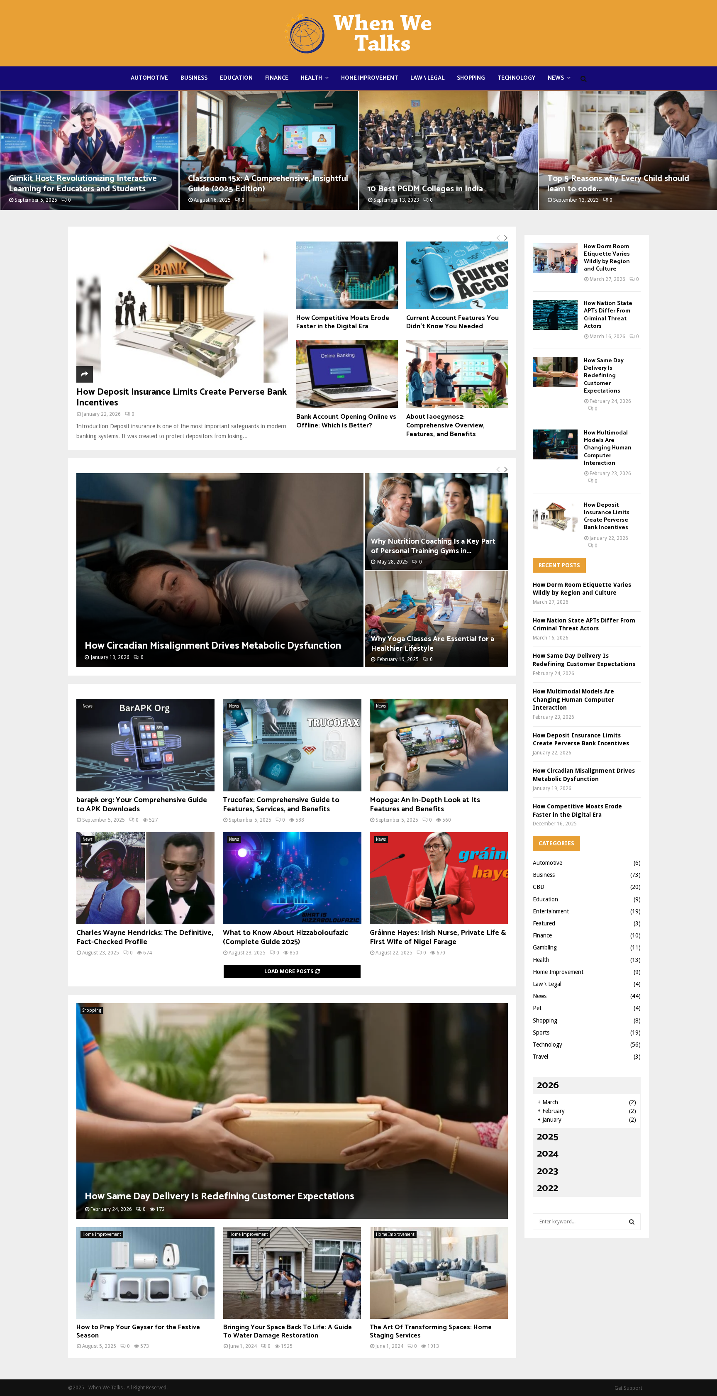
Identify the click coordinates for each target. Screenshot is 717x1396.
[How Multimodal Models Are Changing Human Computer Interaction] (555, 444)
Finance (276, 78)
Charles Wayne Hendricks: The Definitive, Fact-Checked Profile (144, 938)
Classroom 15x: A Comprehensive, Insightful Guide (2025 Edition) (88, 184)
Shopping (471, 78)
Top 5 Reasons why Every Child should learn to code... (439, 184)
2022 (547, 1188)
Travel (540, 1056)
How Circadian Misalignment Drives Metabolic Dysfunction (213, 646)
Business (193, 78)
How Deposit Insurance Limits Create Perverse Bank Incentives (181, 397)
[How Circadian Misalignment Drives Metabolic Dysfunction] (219, 570)
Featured (544, 923)
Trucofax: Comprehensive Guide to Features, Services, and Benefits (281, 805)
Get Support (628, 1388)
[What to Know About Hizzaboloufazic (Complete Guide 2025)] (292, 878)
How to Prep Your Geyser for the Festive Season (138, 1331)
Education (236, 78)
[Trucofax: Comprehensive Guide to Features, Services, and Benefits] (292, 745)
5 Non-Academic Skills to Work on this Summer (618, 184)
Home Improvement (369, 78)
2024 (547, 1154)
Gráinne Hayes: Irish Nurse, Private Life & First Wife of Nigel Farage (438, 938)
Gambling (545, 947)
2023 (547, 1171)
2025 (547, 1137)
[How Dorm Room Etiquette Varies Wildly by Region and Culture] (555, 258)
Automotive (149, 78)
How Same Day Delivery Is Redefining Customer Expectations (219, 1197)
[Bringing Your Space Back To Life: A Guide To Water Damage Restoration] (292, 1273)
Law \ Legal (427, 78)
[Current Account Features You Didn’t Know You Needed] (457, 275)
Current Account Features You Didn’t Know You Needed (452, 322)
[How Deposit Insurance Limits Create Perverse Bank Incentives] (182, 312)
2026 (548, 1085)
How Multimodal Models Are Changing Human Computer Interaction (608, 448)
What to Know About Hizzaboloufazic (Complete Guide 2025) (285, 938)
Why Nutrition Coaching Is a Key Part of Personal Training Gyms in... (433, 546)
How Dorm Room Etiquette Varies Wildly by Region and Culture (607, 258)
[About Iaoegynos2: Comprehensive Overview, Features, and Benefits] (457, 374)
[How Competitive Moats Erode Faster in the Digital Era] (347, 275)
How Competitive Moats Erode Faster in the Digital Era (342, 322)
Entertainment (551, 911)
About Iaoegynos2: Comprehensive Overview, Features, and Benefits (445, 425)
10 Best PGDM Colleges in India (245, 189)
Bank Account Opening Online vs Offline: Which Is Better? (346, 421)
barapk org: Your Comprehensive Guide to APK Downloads (141, 805)
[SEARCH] (632, 1221)
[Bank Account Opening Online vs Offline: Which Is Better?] (347, 374)
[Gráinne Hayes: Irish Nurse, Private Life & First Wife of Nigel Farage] (439, 878)
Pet (537, 1008)
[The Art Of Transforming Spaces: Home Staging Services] (439, 1273)
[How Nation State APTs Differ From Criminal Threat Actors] (555, 315)
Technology (516, 78)
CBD (538, 886)
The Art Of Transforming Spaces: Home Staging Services (431, 1331)
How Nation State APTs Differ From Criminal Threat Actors (608, 315)
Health (311, 78)
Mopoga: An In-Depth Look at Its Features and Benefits (425, 805)
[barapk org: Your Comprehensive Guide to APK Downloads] (145, 745)
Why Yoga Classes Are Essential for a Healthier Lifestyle (432, 644)
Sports (541, 1032)
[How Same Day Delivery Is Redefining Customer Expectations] (292, 1111)
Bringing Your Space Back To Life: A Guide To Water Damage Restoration (287, 1331)
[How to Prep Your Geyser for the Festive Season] (145, 1273)
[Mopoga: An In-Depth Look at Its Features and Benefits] (439, 745)
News (556, 78)
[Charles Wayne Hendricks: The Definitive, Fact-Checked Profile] (145, 878)
